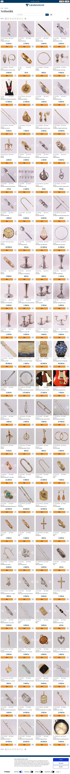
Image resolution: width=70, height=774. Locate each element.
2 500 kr (26, 160)
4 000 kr (61, 72)
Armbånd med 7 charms (58, 710)
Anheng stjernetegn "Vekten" (24, 448)
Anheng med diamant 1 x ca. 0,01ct (8, 593)
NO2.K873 (54, 68)
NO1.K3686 (2, 650)
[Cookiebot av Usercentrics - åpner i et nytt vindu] (7, 772)
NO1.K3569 (2, 737)
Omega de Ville (39, 361)
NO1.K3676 (55, 592)
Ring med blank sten (5, 419)
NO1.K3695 (55, 650)
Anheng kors (38, 535)
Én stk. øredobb (39, 448)
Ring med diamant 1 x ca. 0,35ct (7, 477)
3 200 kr (9, 392)
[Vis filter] (51, 15)
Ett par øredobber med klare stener (8, 70)
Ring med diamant (22, 41)
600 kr (44, 276)
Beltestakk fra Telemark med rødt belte (9, 99)
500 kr (44, 538)
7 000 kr (61, 392)
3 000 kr (61, 101)
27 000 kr (61, 421)
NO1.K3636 (2, 476)
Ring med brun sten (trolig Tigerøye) (43, 651)
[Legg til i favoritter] (15, 47)
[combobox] (32, 15)
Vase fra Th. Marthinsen (58, 273)
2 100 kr (26, 189)
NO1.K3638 (20, 737)
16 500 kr (26, 741)
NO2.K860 (54, 127)
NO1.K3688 (37, 650)
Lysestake (38, 273)
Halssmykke (20, 506)
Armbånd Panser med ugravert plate (25, 739)
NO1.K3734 (37, 359)
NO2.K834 (2, 272)
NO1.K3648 (37, 505)
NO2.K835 (54, 243)
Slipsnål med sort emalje (58, 622)
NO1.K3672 (20, 592)
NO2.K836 (37, 243)
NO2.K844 (54, 214)
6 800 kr (44, 683)
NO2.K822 (54, 330)
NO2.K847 (2, 214)
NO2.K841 (19, 243)
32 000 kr (26, 509)
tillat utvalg (61, 763)
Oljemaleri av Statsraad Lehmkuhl (25, 361)
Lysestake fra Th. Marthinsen (24, 273)
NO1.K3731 (55, 447)
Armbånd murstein (4, 361)
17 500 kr (9, 101)
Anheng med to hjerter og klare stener (61, 186)
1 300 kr (44, 101)
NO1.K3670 (55, 563)
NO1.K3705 (20, 708)
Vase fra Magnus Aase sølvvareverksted (26, 302)
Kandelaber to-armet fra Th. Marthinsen (61, 332)
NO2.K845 (37, 214)
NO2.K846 (19, 214)
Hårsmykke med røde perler (41, 244)
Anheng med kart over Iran (41, 506)
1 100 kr (44, 160)
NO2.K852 (54, 156)
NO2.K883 (37, 39)
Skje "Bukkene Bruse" (22, 244)
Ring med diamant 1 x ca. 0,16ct (7, 622)
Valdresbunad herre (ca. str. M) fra (42, 390)
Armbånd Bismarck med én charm (43, 419)
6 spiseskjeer (3, 390)
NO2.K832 (37, 272)
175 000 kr (26, 392)
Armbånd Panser (39, 477)
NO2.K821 (2, 359)
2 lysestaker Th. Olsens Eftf (23, 332)
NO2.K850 (19, 185)
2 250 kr (44, 131)
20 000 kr (9, 247)
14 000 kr (61, 131)
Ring (19, 70)
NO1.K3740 (55, 388)
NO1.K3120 (37, 737)
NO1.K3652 (55, 505)
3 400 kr (9, 72)
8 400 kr (26, 218)
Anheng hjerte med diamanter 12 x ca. (61, 651)
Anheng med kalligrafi (22, 99)
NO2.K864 (2, 127)
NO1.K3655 (20, 534)
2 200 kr (26, 538)
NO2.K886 (2, 39)
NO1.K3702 (37, 679)
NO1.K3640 (37, 476)
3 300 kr (9, 43)
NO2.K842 (2, 243)
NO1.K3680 (37, 621)
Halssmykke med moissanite (59, 244)
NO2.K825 (19, 330)
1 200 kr (9, 334)
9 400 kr (26, 480)
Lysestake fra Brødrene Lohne (59, 302)
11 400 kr (26, 101)
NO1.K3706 (37, 708)
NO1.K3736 (55, 359)
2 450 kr (9, 305)
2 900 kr (61, 334)
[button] (67, 19)
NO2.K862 (19, 127)
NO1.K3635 (20, 476)
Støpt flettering (56, 157)
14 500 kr (44, 509)
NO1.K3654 (2, 534)
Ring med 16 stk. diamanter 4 (42, 593)
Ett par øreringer (56, 448)
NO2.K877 (2, 68)
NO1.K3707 (2, 417)
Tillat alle (61, 759)
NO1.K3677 (2, 621)
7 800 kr (44, 421)
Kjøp (7, 46)
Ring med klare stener (57, 41)
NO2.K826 (2, 330)
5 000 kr (44, 218)
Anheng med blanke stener (6, 651)
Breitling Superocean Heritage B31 (60, 361)
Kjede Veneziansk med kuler (59, 419)
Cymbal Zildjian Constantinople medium (61, 739)
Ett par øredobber (56, 506)
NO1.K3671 (2, 592)
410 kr (26, 247)
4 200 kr (9, 451)
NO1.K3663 (2, 563)
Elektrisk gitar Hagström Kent (59, 390)
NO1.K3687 (20, 650)
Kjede (19, 622)
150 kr (61, 218)
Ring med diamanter (57, 99)
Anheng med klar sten (5, 41)
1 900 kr (9, 421)
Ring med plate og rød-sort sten (42, 681)
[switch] (31, 772)
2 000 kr (26, 334)
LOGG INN (37, 1)
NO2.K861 (37, 127)
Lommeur (3, 244)
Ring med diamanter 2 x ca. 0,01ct (25, 651)
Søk (47, 14)
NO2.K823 (37, 330)
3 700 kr (26, 43)
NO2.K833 (19, 272)
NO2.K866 (54, 98)
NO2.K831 (54, 272)
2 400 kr (9, 538)
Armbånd (20, 215)
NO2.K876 (19, 68)
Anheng (19, 128)
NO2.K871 (2, 98)
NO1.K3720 (55, 417)
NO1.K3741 (37, 388)
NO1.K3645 (20, 505)
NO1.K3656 (37, 534)
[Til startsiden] (2, 1)
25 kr (26, 72)
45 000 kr (61, 363)
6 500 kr (61, 160)
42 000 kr (44, 363)
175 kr (9, 189)
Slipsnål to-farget (39, 41)
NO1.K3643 (2, 505)
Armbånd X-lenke (21, 477)
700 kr (61, 189)
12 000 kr (61, 712)
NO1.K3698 (2, 679)
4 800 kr (26, 625)
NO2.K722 (54, 737)
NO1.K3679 (20, 621)
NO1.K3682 (55, 621)
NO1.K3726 (20, 447)
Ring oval (2, 273)
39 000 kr (9, 363)
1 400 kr (26, 131)
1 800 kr (9, 218)
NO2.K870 (19, 98)
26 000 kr (44, 741)
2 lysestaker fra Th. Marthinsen (42, 332)
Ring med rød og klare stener (24, 157)
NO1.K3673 (37, 592)
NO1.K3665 (20, 563)
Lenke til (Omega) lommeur (41, 739)
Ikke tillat (61, 766)
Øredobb (37, 70)
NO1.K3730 (37, 447)
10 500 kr (9, 741)
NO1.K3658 (55, 534)
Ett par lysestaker (39, 302)
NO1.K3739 (20, 388)
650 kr (26, 276)
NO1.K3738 (2, 388)
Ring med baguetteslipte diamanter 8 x (9, 506)
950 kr (9, 596)
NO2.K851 (2, 185)
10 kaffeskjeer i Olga (22, 186)
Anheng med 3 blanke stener (24, 419)
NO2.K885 (19, 39)
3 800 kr (44, 625)
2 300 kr (44, 43)
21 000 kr (44, 247)
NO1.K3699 (20, 679)
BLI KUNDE (33, 1)
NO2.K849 (37, 185)
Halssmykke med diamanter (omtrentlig (26, 390)
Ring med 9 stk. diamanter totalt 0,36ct (26, 681)
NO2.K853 (37, 156)
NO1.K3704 (2, 708)
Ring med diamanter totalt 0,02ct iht (8, 710)
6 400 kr (9, 567)
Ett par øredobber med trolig (59, 70)
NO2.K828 (37, 301)
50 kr (44, 189)
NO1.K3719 (37, 417)
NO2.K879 (54, 39)
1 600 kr (9, 160)
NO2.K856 (2, 156)
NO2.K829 (19, 301)
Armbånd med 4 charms (6, 564)
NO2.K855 (19, 156)
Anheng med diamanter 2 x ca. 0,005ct (43, 710)
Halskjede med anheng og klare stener (61, 215)
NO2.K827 (54, 301)
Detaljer (57, 771)
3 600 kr (44, 596)
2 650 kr (61, 43)
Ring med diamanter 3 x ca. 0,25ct (25, 710)
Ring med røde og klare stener (42, 157)
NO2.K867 (37, 98)
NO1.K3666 (37, 563)
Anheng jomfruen (39, 186)
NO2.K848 (54, 185)
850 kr (44, 72)
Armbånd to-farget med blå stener (60, 128)
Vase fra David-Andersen (6, 332)
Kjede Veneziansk (39, 564)
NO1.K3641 (55, 476)
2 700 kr (44, 305)
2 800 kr (61, 509)
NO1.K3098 (20, 359)
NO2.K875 (37, 68)
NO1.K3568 (55, 708)
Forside (2, 8)
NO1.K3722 (2, 447)
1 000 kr (26, 305)
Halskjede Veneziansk (5, 128)
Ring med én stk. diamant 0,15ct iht (25, 593)
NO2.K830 (2, 301)
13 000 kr (44, 480)
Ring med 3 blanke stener (58, 681)
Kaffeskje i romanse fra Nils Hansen (8, 186)
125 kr (61, 567)
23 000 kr (9, 509)
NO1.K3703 (55, 679)
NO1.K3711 (20, 417)
